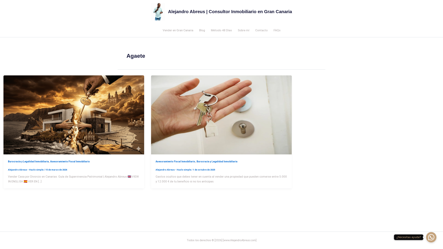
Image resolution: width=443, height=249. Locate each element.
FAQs (277, 30)
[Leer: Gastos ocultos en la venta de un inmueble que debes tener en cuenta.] (221, 114)
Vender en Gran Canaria (178, 30)
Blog (202, 30)
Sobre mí (243, 30)
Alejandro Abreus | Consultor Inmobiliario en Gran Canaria (230, 11)
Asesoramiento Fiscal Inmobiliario (70, 161)
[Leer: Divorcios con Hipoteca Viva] (73, 114)
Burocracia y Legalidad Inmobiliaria (28, 161)
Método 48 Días (221, 30)
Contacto (261, 30)
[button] (431, 237)
